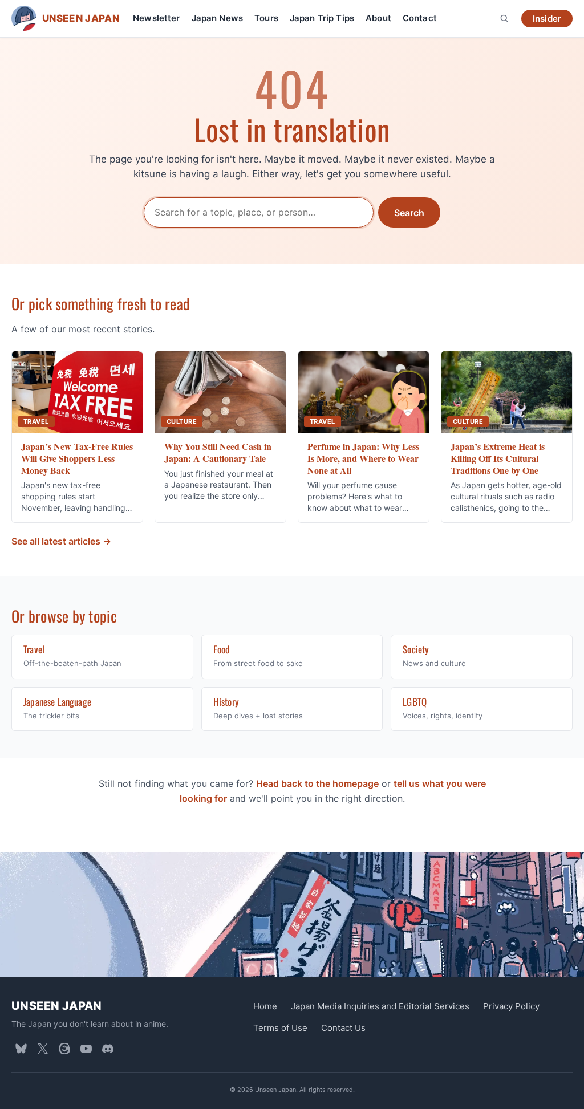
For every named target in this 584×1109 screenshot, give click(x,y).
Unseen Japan (56, 1006)
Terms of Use (280, 1027)
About (378, 18)
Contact (420, 18)
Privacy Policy (511, 1006)
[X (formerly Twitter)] (42, 1048)
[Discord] (107, 1048)
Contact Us (343, 1027)
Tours (266, 18)
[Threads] (64, 1048)
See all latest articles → (61, 541)
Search (409, 212)
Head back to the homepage (317, 783)
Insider (547, 18)
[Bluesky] (21, 1048)
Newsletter (156, 18)
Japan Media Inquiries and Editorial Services (380, 1006)
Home (265, 1006)
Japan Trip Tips (322, 18)
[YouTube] (86, 1048)
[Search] (504, 18)
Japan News (218, 18)
